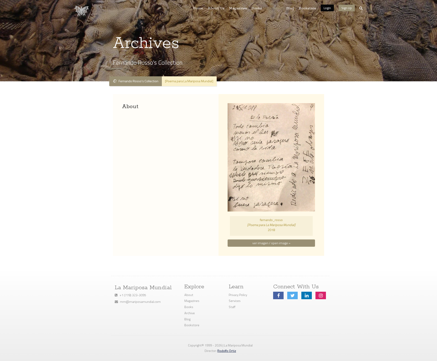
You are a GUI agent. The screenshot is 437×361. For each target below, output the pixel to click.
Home (198, 8)
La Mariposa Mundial (143, 287)
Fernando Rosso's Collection (137, 81)
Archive (189, 313)
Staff (232, 306)
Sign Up (346, 7)
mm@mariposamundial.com (139, 301)
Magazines (238, 8)
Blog (290, 8)
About (188, 294)
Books (257, 8)
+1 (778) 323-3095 (131, 295)
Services (235, 300)
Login (327, 7)
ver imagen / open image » (271, 243)
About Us (216, 8)
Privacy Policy (238, 294)
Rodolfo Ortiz (226, 350)
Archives (274, 8)
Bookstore (307, 8)
